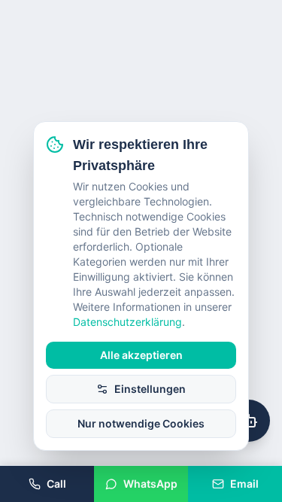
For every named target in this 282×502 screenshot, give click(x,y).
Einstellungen (150, 388)
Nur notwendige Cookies (141, 423)
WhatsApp (150, 483)
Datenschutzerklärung (127, 321)
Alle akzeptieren (141, 354)
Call (56, 483)
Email (244, 483)
